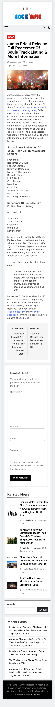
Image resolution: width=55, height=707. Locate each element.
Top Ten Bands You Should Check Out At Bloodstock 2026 (31, 581)
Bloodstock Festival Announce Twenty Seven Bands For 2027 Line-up (34, 560)
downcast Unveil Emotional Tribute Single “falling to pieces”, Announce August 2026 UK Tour (26, 672)
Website (14, 450)
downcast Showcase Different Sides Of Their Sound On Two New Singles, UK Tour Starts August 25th (33, 536)
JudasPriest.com (16, 311)
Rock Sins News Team (31, 547)
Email (13, 438)
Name (14, 426)
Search (11, 604)
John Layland (27, 568)
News (11, 37)
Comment (16, 392)
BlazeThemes (33, 694)
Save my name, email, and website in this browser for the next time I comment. (26, 465)
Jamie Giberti (15, 62)
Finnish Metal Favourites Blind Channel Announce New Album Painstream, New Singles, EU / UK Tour (34, 509)
